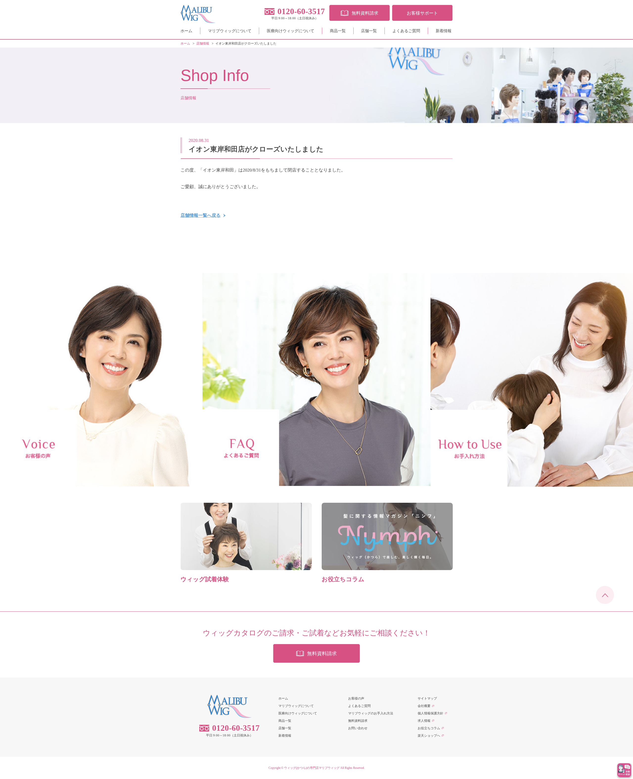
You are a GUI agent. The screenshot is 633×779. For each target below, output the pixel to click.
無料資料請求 (357, 721)
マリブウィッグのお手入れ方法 (370, 713)
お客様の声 (356, 698)
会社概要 (424, 706)
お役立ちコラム (429, 728)
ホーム (186, 31)
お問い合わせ (357, 728)
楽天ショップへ (429, 735)
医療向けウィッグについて (290, 31)
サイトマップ (427, 698)
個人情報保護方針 (430, 713)
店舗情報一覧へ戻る (201, 215)
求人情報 (424, 721)
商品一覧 (338, 31)
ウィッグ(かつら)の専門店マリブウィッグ (311, 768)
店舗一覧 (369, 31)
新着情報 (444, 31)
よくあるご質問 (406, 31)
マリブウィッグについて (229, 31)
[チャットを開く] (624, 770)
